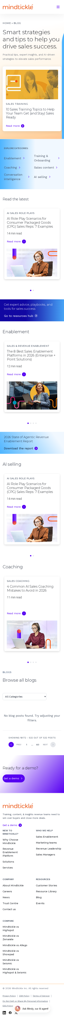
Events (40, 903)
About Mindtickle (13, 885)
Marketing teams (46, 842)
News (6, 897)
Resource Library (46, 891)
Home (7, 23)
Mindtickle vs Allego (15, 945)
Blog (39, 897)
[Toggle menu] (58, 7)
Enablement (12, 158)
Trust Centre (10, 903)
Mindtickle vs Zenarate (11, 937)
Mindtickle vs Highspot (11, 928)
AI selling (40, 177)
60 (37, 744)
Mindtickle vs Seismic (11, 962)
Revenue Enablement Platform (10, 852)
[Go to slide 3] (33, 423)
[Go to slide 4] (36, 423)
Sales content (44, 167)
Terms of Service (41, 996)
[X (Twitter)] (16, 1012)
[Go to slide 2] (33, 290)
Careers (7, 891)
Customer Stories (46, 885)
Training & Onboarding (42, 158)
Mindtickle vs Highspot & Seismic (15, 971)
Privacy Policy (9, 996)
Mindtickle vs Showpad (11, 952)
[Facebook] (10, 1012)
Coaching (10, 167)
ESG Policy (8, 1006)
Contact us (9, 909)
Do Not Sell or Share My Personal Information (25, 1001)
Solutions (8, 861)
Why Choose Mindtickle (10, 841)
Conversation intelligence (13, 177)
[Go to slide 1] (30, 290)
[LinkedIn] (4, 1012)
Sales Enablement (47, 836)
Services (8, 867)
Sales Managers (45, 854)
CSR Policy (24, 996)
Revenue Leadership (48, 848)
